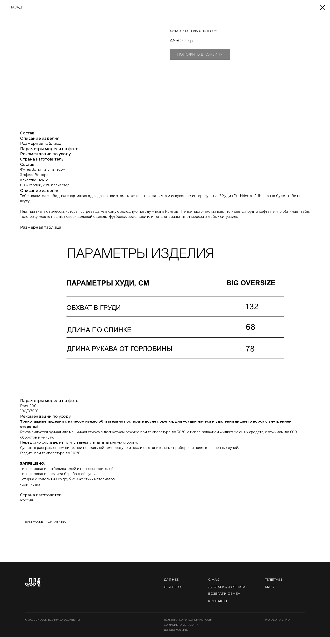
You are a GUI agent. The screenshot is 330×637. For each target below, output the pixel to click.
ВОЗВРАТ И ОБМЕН (224, 593)
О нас (213, 579)
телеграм (273, 579)
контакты (217, 601)
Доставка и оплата (226, 587)
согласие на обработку (181, 624)
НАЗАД (15, 7)
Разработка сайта (277, 619)
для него (172, 587)
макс (270, 587)
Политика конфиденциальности (188, 619)
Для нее (171, 579)
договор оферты (176, 629)
